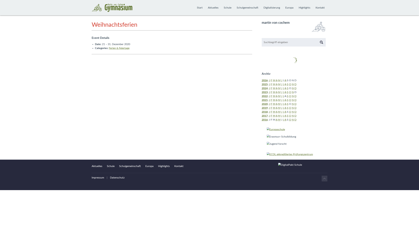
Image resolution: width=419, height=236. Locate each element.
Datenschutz (117, 177)
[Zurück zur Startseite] (112, 7)
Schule (227, 7)
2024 (265, 88)
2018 (265, 112)
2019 (265, 108)
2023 (265, 92)
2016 (265, 119)
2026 (265, 80)
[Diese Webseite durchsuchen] (321, 42)
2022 (265, 96)
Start (200, 7)
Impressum (98, 177)
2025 (265, 84)
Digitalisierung (272, 7)
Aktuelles (213, 7)
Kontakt (320, 7)
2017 (265, 116)
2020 (265, 104)
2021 (265, 100)
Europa (289, 7)
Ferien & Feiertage (119, 48)
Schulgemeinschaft (247, 7)
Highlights (304, 7)
